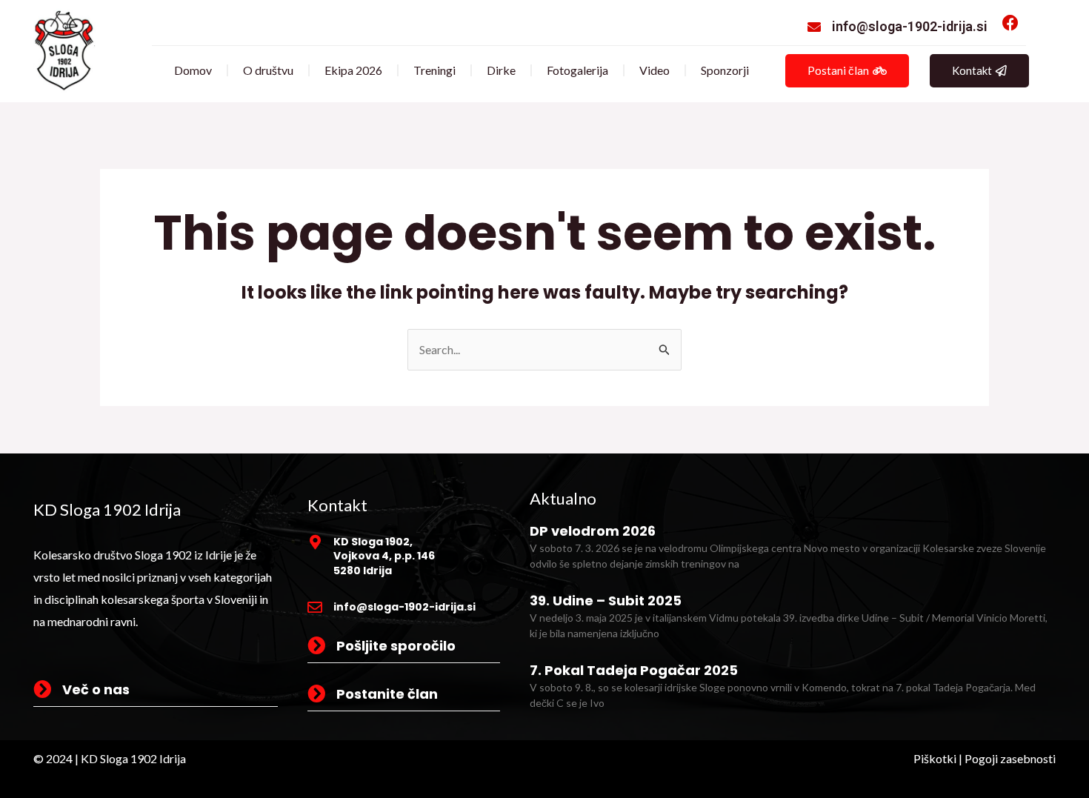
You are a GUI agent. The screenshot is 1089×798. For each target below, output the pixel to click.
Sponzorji (725, 70)
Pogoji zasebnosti (1010, 758)
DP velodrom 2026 (593, 531)
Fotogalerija (577, 70)
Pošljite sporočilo (396, 645)
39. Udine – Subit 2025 (606, 600)
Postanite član (387, 694)
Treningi (434, 70)
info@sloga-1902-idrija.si (910, 26)
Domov (193, 70)
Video (654, 70)
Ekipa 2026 (353, 70)
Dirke (501, 70)
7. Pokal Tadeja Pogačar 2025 (634, 670)
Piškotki (934, 758)
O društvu (268, 70)
